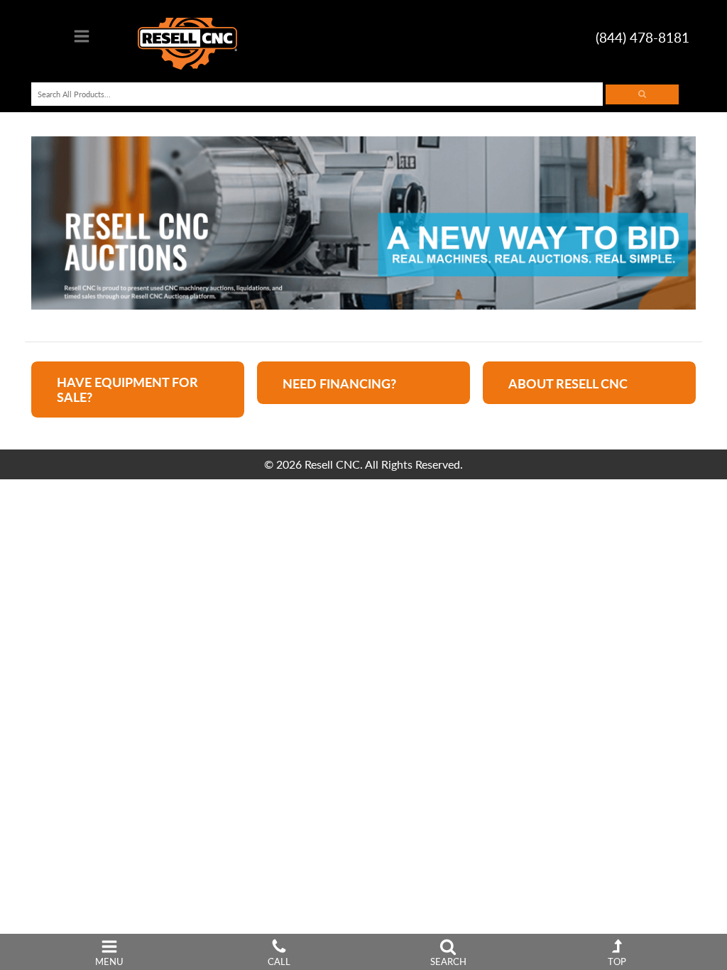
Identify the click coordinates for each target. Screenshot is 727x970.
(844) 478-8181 (642, 37)
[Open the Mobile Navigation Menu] (81, 40)
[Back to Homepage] (187, 38)
